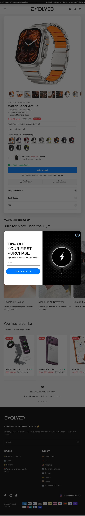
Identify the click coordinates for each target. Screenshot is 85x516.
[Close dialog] (77, 235)
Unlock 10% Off (23, 271)
